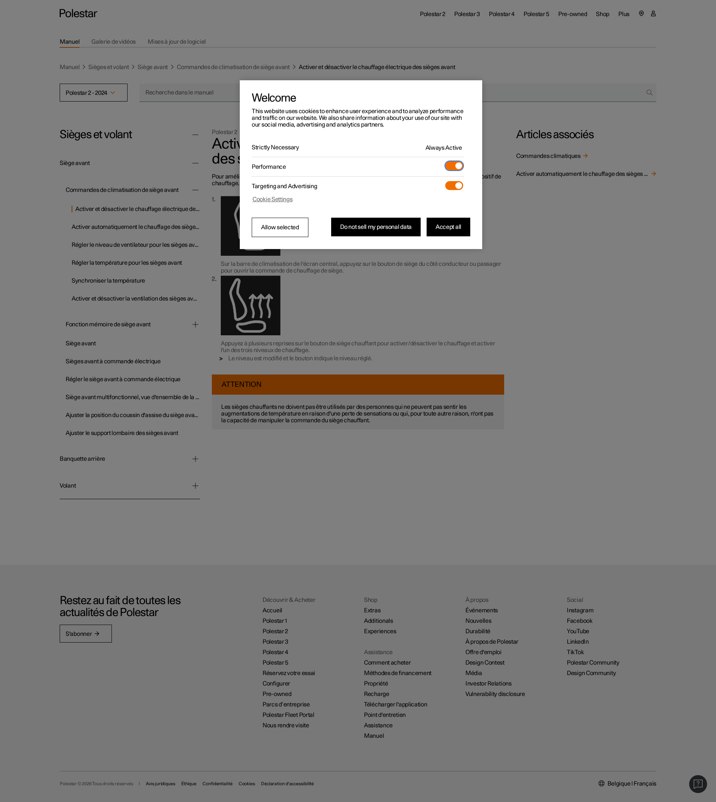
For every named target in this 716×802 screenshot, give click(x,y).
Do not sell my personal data (376, 227)
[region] (361, 164)
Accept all (448, 227)
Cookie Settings (272, 199)
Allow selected (280, 227)
